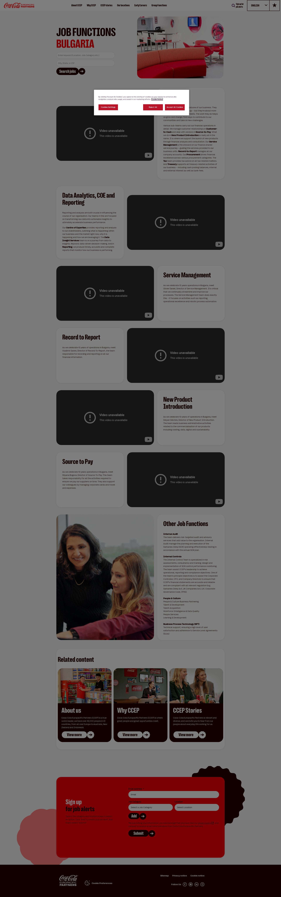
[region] (141, 102)
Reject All (153, 107)
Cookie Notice (157, 99)
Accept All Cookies (175, 107)
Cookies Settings (108, 107)
